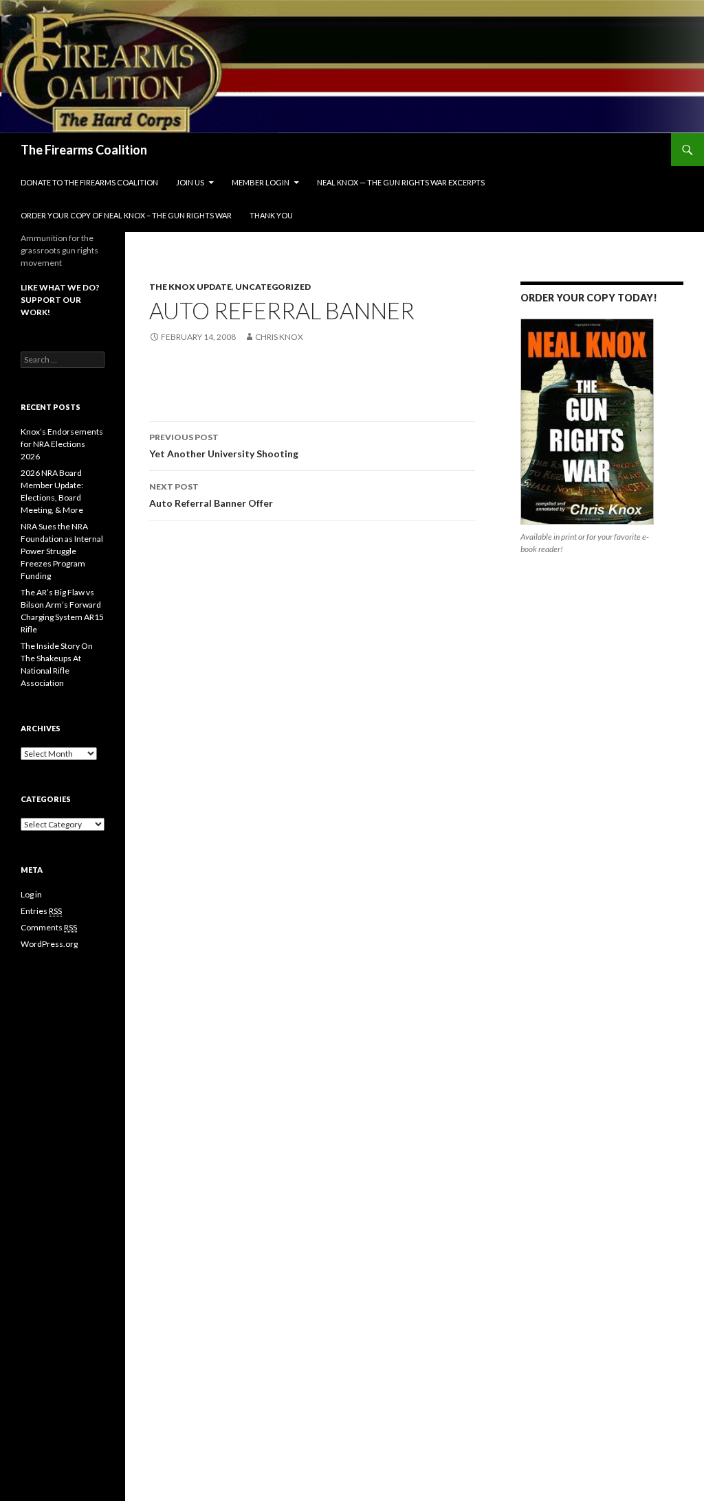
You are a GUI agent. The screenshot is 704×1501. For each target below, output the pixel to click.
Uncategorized (273, 287)
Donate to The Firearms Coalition (89, 182)
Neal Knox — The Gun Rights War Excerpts (401, 182)
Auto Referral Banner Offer (211, 495)
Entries (41, 911)
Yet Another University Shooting (223, 445)
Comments (49, 927)
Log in (31, 894)
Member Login (260, 182)
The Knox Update (190, 287)
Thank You (271, 215)
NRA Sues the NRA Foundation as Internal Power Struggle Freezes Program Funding (62, 551)
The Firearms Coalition (84, 149)
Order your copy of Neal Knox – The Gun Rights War (126, 215)
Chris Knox (279, 337)
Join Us (190, 182)
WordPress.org (49, 944)
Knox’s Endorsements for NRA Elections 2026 (62, 443)
